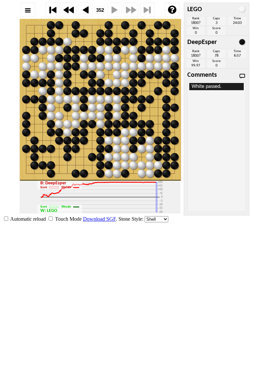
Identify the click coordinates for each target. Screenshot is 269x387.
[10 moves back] (69, 10)
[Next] (114, 10)
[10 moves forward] (131, 10)
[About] (172, 10)
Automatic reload (28, 219)
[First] (53, 10)
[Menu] (28, 10)
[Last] (147, 10)
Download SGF (99, 219)
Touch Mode (68, 219)
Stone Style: (130, 219)
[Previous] (85, 10)
